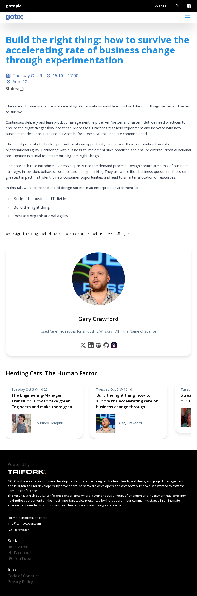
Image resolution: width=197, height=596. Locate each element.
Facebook (23, 552)
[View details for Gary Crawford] (114, 345)
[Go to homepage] (14, 17)
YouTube (22, 558)
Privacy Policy (20, 581)
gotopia (14, 5)
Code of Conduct (23, 575)
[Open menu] (187, 17)
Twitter (21, 547)
